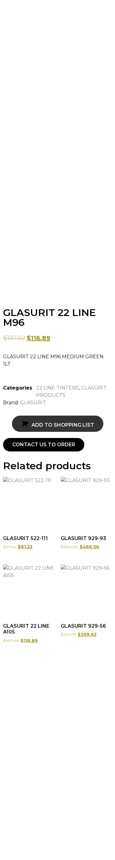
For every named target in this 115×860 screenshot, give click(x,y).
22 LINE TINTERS (57, 388)
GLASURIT (33, 402)
